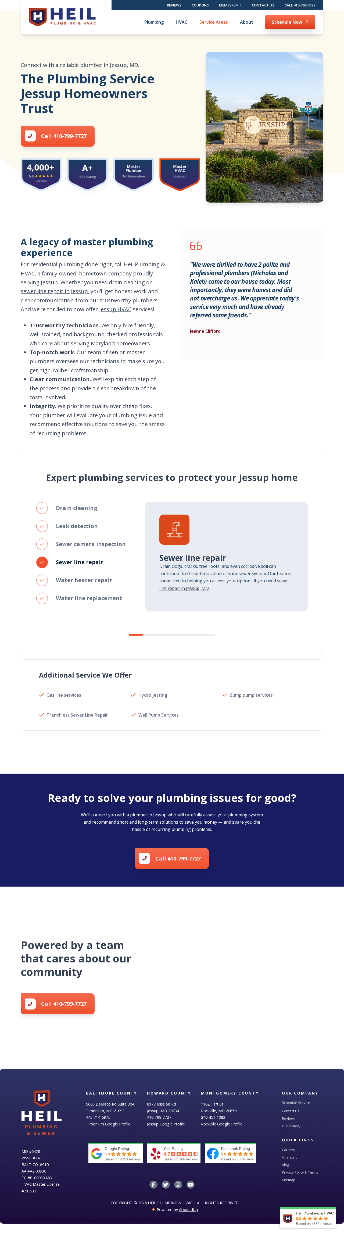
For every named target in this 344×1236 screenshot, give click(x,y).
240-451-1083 (213, 1117)
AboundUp (188, 1209)
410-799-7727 (159, 1117)
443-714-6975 (98, 1117)
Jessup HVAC (115, 309)
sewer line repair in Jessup (54, 291)
